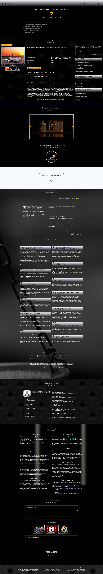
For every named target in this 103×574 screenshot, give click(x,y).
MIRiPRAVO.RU (8, 3)
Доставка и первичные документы (82, 83)
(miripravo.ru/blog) (52, 110)
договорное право (53, 204)
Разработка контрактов (80, 94)
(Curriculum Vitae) (45, 393)
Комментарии (78, 73)
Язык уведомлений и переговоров (62, 493)
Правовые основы (79, 86)
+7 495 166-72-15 (28, 400)
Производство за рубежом (81, 96)
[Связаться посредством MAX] (28, 413)
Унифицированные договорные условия (84, 71)
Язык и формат (78, 84)
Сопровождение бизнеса (80, 93)
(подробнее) (36, 266)
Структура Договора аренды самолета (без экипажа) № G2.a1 (50, 99)
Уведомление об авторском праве (79, 571)
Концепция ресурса (37, 367)
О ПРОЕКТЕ (94, 3)
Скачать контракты (45, 567)
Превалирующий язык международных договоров (65, 490)
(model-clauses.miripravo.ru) (51, 147)
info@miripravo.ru (28, 405)
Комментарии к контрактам (55, 567)
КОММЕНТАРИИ (72, 3)
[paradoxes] (79, 198)
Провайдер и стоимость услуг (81, 100)
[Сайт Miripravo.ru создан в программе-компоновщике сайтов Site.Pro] (55, 552)
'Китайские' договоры (80, 67)
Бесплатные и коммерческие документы (84, 65)
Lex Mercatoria (78, 70)
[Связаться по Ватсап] (33, 416)
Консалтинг (77, 99)
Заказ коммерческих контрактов (82, 80)
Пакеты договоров (79, 68)
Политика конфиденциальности (52, 571)
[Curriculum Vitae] (63, 173)
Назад (6, 45)
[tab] (33, 356)
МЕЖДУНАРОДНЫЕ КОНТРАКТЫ (61, 3)
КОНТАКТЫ (88, 3)
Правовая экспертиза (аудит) (81, 97)
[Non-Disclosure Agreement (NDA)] (51, 126)
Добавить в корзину (33, 68)
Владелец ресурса (20, 571)
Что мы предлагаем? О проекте (82, 62)
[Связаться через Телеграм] (34, 408)
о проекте (28, 440)
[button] (51, 507)
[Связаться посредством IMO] (33, 411)
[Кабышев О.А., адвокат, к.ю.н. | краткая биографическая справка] (27, 393)
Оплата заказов (78, 81)
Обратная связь (28, 571)
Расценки (57, 569)
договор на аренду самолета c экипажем (41, 85)
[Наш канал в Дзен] (48, 552)
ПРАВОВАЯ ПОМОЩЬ (81, 3)
